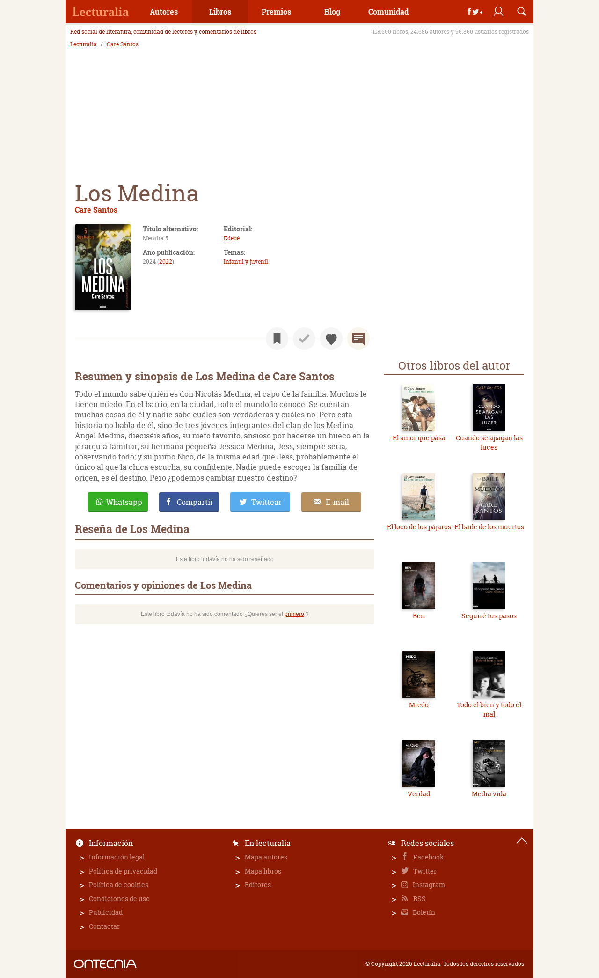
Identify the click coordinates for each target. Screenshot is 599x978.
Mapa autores (266, 856)
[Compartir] (475, 11)
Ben (419, 615)
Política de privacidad (123, 871)
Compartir (195, 502)
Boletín (423, 912)
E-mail (337, 502)
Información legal (117, 856)
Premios (276, 11)
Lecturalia (83, 44)
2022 (165, 262)
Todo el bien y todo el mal (489, 709)
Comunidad (388, 11)
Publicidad (106, 912)
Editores (258, 884)
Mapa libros (263, 871)
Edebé (232, 238)
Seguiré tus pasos (489, 615)
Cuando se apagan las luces (489, 442)
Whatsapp (124, 502)
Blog (332, 11)
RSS (419, 898)
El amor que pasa (419, 437)
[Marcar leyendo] (277, 338)
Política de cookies (118, 884)
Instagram (428, 884)
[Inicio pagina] (521, 840)
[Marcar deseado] (331, 338)
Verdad (419, 793)
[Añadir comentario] (358, 338)
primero (294, 614)
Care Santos (123, 44)
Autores (164, 11)
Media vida (489, 793)
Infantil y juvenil (246, 262)
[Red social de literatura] (101, 11)
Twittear (266, 502)
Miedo (419, 704)
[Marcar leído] (304, 338)
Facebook (428, 856)
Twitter (424, 871)
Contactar (104, 926)
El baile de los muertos (489, 526)
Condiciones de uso (119, 898)
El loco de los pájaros (419, 526)
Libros (220, 11)
